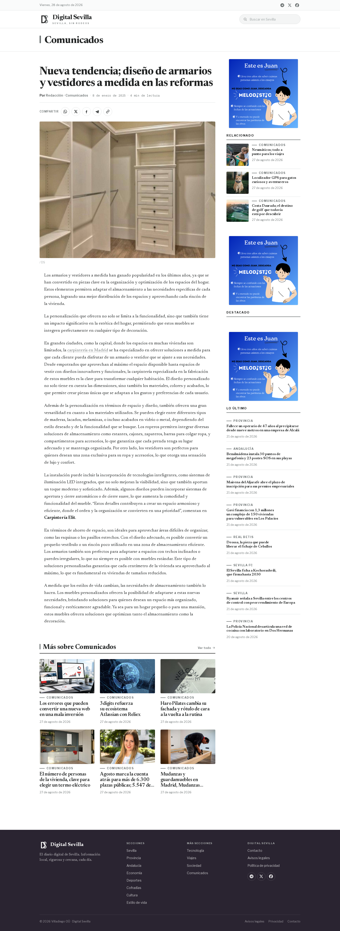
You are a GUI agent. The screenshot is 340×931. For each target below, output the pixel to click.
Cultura (132, 895)
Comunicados (73, 41)
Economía (134, 873)
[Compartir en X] (75, 111)
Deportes (134, 880)
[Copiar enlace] (107, 111)
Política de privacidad (263, 865)
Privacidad (276, 921)
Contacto (254, 850)
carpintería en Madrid (87, 350)
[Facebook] (297, 5)
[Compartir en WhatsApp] (65, 111)
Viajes (191, 858)
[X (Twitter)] (289, 5)
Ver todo (204, 648)
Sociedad (194, 865)
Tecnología (195, 850)
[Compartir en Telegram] (97, 111)
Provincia (134, 858)
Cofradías (134, 888)
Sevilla (131, 850)
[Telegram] (282, 5)
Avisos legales (258, 858)
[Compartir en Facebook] (86, 111)
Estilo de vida (137, 902)
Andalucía (134, 865)
